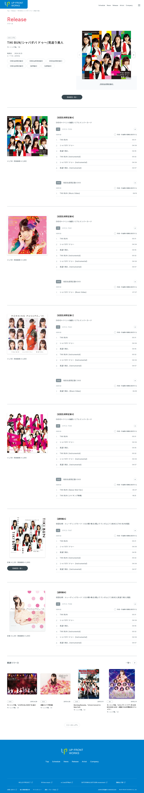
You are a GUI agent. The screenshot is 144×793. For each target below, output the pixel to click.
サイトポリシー (37, 789)
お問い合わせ (11, 789)
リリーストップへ (72, 725)
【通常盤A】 (33, 66)
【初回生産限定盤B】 (36, 61)
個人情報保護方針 (25, 789)
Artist (122, 5)
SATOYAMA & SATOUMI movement (93, 782)
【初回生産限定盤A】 (106, 84)
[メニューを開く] (139, 5)
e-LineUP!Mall (66, 782)
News (109, 5)
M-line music (45, 782)
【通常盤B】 (48, 66)
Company (129, 5)
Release (115, 5)
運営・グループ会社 (50, 789)
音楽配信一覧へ (72, 97)
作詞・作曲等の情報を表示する (127, 135)
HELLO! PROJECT (25, 782)
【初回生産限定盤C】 (55, 61)
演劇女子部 (119, 782)
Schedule (102, 5)
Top (47, 761)
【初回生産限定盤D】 (16, 66)
